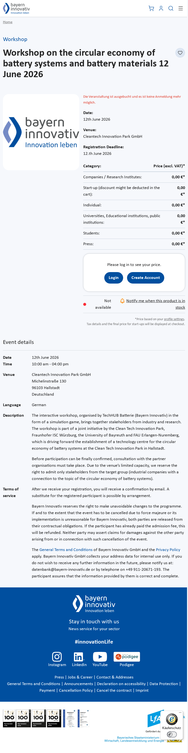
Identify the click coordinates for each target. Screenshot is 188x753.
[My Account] (161, 8)
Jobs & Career (80, 677)
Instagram (57, 665)
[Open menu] (180, 8)
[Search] (170, 8)
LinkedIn (79, 665)
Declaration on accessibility (121, 684)
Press (59, 677)
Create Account (145, 278)
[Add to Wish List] (180, 53)
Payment (47, 690)
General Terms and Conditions (66, 550)
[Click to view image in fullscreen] (41, 132)
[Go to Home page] (16, 8)
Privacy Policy (168, 550)
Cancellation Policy (76, 690)
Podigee (127, 665)
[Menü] (180, 714)
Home (7, 22)
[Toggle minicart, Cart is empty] (151, 8)
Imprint (142, 690)
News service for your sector (94, 629)
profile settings (174, 319)
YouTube (100, 665)
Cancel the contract (114, 690)
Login (114, 278)
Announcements (78, 684)
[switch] (172, 734)
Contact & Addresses (114, 677)
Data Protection (164, 684)
